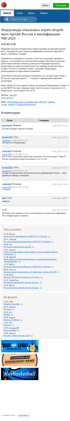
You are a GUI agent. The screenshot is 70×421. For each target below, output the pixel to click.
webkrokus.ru (23, 415)
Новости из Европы (12, 320)
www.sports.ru (7, 97)
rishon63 (13, 95)
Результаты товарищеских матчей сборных (21, 282)
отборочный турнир (15, 102)
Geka (4, 198)
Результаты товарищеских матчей (17, 247)
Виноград (8, 325)
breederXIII (7, 137)
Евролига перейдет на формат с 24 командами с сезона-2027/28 (30, 272)
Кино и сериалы (10, 330)
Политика (7, 309)
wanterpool (7, 125)
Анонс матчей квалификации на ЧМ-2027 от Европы (25, 236)
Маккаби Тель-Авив (12, 304)
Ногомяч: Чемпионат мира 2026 (17, 335)
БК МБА (7, 314)
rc (3, 210)
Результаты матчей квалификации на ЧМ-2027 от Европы (27, 241)
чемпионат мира (31, 102)
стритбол (11, 104)
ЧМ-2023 (43, 102)
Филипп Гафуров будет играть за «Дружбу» (22, 277)
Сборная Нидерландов (26, 104)
